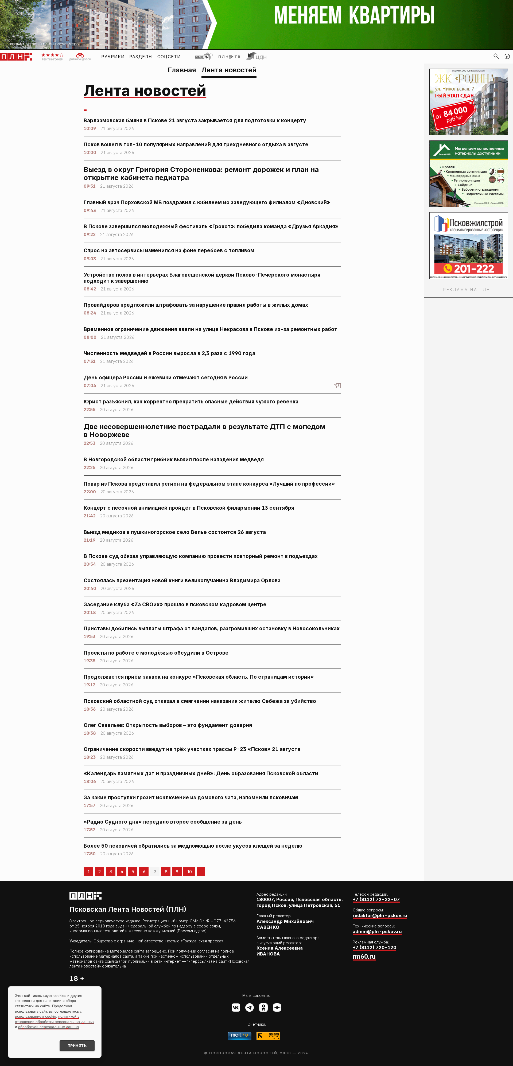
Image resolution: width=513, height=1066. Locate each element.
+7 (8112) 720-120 (374, 947)
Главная (182, 70)
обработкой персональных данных (48, 1027)
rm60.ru (364, 956)
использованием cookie (35, 1016)
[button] (507, 56)
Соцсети (169, 56)
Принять (77, 1046)
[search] (496, 56)
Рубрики (113, 56)
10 (189, 871)
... (201, 871)
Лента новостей (228, 70)
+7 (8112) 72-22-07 (376, 899)
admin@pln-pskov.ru (377, 931)
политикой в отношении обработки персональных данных (54, 1019)
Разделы (141, 56)
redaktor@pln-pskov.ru (380, 915)
